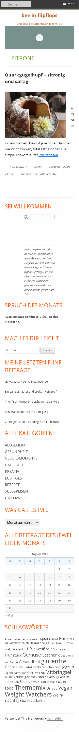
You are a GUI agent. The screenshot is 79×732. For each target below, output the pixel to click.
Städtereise (47, 682)
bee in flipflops (39, 15)
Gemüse (31, 654)
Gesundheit (16, 451)
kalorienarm (12, 673)
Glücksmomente (21, 458)
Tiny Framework (32, 718)
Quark (66, 166)
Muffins (10, 677)
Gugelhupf (55, 166)
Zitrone (9, 174)
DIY (28, 648)
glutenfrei (54, 661)
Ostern (41, 676)
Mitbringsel (58, 672)
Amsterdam (33, 639)
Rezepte (12, 484)
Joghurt (68, 666)
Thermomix (30, 687)
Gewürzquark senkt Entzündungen (27, 381)
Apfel (44, 639)
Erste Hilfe (61, 649)
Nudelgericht (25, 677)
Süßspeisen (16, 491)
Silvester (33, 682)
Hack (19, 667)
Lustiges (13, 478)
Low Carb (39, 673)
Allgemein (15, 445)
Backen (66, 638)
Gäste (10, 666)
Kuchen (37, 166)
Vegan (65, 687)
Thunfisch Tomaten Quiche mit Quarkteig (32, 401)
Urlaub (52, 688)
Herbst (28, 667)
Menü (72, 4)
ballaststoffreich (17, 643)
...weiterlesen (49, 155)
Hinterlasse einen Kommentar (38, 174)
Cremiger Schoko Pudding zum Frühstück (32, 422)
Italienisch (54, 667)
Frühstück (13, 655)
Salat (24, 681)
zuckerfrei (38, 700)
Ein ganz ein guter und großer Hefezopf (31, 391)
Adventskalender (15, 639)
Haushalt (14, 464)
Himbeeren (40, 667)
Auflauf (53, 639)
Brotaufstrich (56, 643)
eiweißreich (44, 649)
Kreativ (12, 471)
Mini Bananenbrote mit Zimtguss (26, 412)
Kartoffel (27, 673)
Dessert (17, 649)
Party (51, 677)
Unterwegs (16, 497)
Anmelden (55, 718)
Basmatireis (38, 643)
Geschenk (51, 655)
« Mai (9, 615)
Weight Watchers (28, 694)
